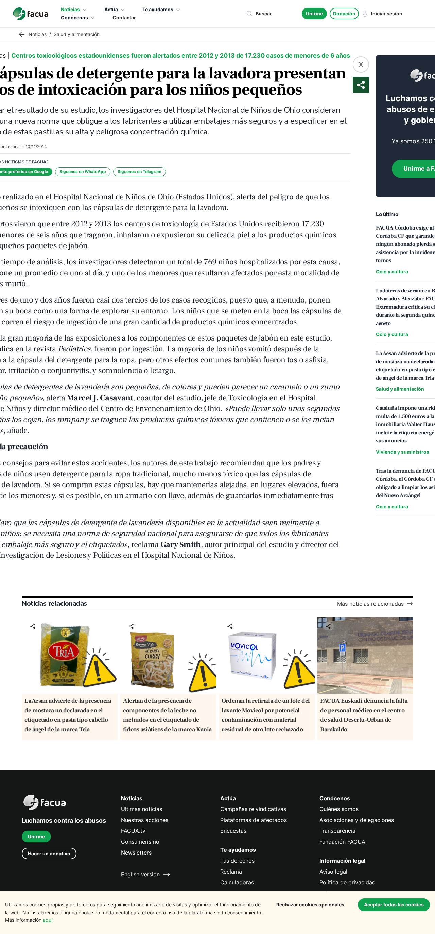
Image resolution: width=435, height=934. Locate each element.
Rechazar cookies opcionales (310, 905)
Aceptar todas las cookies (394, 905)
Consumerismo (140, 841)
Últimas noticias (141, 809)
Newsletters (136, 852)
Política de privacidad (347, 882)
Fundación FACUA (342, 841)
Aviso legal (333, 871)
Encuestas (233, 830)
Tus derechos (237, 860)
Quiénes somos (339, 809)
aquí (47, 920)
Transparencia (337, 830)
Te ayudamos (157, 9)
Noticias (70, 9)
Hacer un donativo (49, 853)
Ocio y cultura (392, 271)
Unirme (314, 13)
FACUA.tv (133, 830)
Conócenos (74, 17)
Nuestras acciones (144, 820)
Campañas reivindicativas (253, 809)
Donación (344, 13)
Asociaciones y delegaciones (356, 820)
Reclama (231, 871)
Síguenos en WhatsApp (82, 171)
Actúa (111, 9)
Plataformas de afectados (253, 820)
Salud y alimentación (400, 389)
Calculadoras (237, 882)
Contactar (124, 17)
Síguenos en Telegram (139, 171)
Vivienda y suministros (402, 452)
